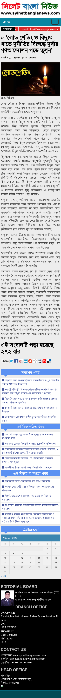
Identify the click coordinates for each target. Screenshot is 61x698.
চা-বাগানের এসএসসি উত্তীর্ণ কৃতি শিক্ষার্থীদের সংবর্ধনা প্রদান (29, 418)
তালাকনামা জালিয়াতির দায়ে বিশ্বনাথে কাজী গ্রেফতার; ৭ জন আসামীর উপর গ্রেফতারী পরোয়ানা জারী (30, 451)
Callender (30, 529)
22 (47, 562)
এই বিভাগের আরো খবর (30, 473)
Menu (6, 22)
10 (5, 557)
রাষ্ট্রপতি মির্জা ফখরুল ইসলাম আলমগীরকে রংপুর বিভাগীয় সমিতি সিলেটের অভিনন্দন (30, 382)
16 (56, 557)
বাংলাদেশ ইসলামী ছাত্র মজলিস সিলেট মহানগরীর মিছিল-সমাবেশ (30, 507)
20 (30, 562)
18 (14, 562)
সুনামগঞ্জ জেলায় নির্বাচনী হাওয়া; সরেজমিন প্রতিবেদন (30, 443)
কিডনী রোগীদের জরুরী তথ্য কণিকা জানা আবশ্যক (28, 467)
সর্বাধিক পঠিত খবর (30, 426)
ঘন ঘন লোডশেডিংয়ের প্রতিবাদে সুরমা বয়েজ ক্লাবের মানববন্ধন (28, 488)
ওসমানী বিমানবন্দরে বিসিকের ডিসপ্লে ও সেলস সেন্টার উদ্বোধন (29, 409)
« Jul (4, 576)
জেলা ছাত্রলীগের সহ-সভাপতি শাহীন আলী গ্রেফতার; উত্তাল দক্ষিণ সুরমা (27, 460)
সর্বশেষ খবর (30, 372)
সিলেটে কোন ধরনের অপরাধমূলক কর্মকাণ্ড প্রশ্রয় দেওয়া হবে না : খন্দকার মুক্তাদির (29, 400)
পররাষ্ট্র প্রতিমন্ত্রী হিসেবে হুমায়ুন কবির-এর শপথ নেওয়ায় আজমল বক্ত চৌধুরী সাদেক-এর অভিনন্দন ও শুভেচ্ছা (29, 391)
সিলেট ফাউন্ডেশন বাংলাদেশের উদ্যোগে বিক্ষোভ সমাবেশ (26, 497)
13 (30, 557)
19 (22, 562)
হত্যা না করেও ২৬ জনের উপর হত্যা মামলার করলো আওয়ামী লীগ (28, 436)
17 (5, 562)
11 (14, 557)
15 (47, 557)
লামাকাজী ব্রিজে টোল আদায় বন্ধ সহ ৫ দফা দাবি (27, 481)
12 (22, 557)
